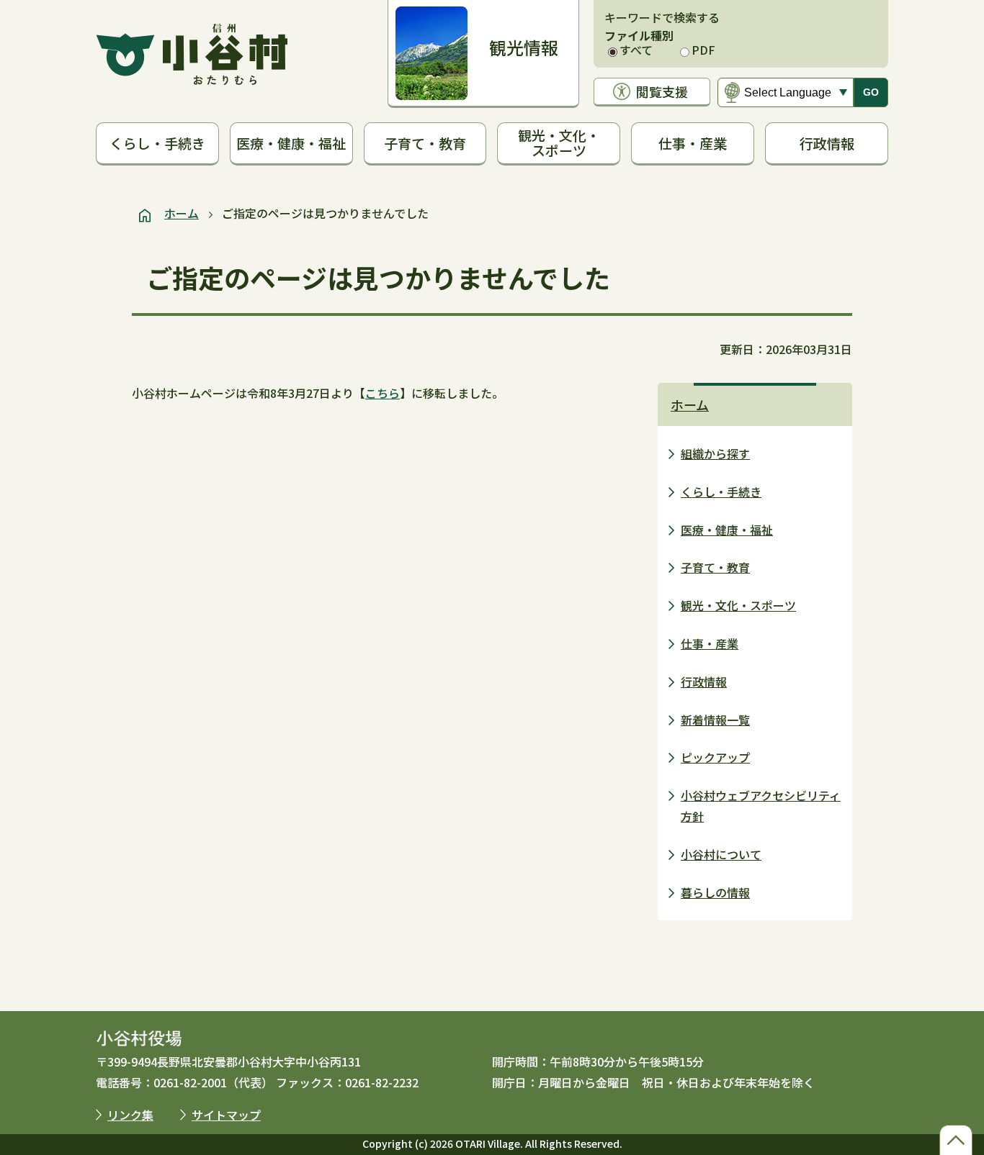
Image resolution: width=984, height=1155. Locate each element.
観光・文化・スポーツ (559, 142)
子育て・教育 (425, 143)
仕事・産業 (692, 143)
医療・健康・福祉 (291, 143)
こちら (382, 393)
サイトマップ (226, 1114)
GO (871, 92)
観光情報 (523, 47)
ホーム (181, 213)
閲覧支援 (662, 91)
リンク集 (130, 1114)
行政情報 (827, 143)
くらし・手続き (157, 143)
